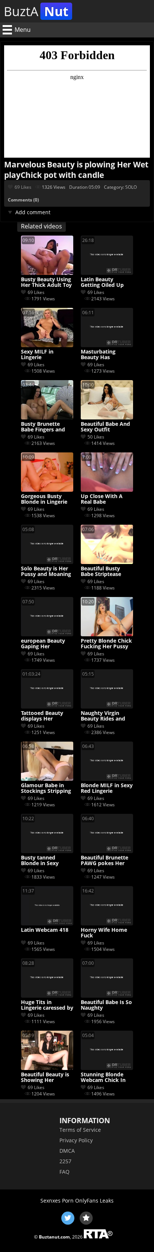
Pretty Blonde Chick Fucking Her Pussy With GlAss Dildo (106, 644)
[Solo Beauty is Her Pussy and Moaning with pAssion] (47, 562)
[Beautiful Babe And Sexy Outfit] (107, 417)
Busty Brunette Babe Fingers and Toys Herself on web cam (47, 427)
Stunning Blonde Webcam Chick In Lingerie (103, 1077)
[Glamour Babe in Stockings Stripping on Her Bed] (47, 778)
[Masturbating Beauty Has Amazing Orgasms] (107, 345)
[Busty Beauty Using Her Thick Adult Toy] (47, 272)
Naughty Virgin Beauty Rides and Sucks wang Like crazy (103, 716)
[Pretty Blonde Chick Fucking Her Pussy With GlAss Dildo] (107, 634)
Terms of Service (80, 1129)
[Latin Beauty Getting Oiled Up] (107, 272)
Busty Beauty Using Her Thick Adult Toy (46, 282)
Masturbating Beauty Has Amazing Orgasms (104, 355)
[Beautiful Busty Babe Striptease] (107, 562)
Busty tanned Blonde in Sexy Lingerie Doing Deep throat (47, 861)
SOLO (131, 187)
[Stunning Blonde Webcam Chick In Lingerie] (107, 1067)
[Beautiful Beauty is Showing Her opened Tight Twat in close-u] (47, 1067)
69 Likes (23, 187)
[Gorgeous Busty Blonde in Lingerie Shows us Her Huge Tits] (47, 489)
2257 (65, 1161)
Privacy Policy (76, 1140)
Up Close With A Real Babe (102, 499)
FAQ (64, 1171)
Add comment (32, 212)
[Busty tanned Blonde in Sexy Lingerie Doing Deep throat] (47, 851)
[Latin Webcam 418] (47, 923)
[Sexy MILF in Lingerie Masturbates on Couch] (47, 345)
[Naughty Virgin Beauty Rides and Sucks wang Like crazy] (107, 706)
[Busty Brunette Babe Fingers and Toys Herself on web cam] (47, 417)
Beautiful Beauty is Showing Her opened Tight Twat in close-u (45, 1077)
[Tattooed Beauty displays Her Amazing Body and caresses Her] (47, 706)
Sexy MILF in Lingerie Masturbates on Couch (41, 355)
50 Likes (95, 437)
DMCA (67, 1150)
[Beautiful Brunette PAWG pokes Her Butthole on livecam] (107, 851)
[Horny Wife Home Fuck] (107, 923)
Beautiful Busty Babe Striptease (101, 572)
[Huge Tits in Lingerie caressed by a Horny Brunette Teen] (47, 995)
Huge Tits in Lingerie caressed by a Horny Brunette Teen (47, 1005)
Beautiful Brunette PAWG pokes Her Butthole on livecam (107, 861)
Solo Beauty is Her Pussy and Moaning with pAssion (46, 572)
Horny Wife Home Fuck (104, 933)
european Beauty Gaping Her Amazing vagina (43, 644)
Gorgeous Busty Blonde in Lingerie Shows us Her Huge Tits (46, 499)
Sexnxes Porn (57, 1200)
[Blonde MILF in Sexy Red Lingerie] (107, 778)
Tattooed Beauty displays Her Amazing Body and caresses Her (45, 716)
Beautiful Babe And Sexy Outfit (105, 427)
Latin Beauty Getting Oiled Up (102, 282)
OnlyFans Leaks (94, 1200)
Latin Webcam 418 (44, 930)
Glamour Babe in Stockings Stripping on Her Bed (46, 788)
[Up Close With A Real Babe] (107, 489)
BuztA (36, 11)
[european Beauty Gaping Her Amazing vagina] (47, 634)
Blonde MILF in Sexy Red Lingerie (107, 788)
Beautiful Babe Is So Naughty (106, 1005)
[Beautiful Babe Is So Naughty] (107, 995)
